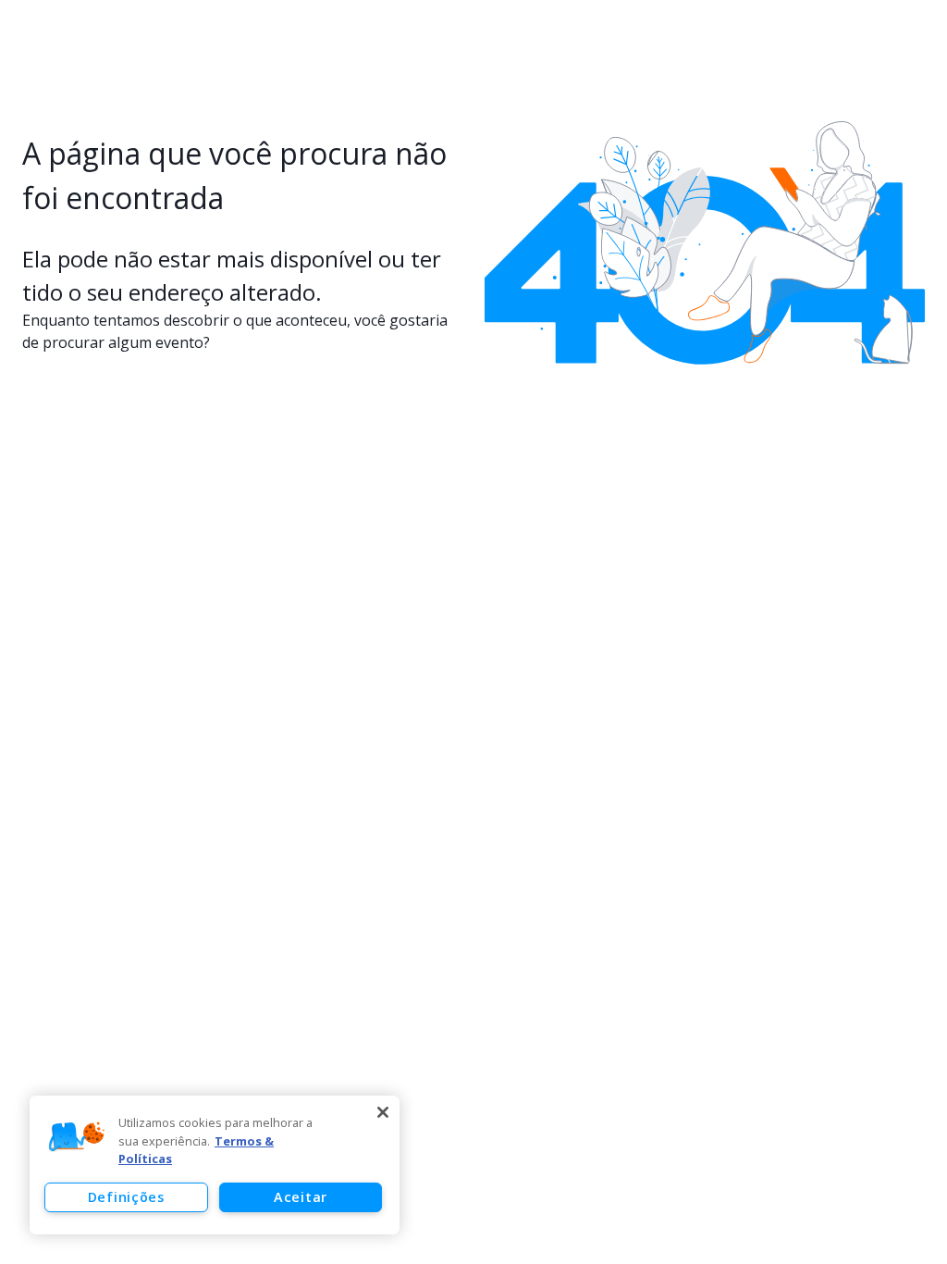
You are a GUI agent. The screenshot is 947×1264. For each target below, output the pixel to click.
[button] (76, 1137)
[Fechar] (383, 1112)
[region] (215, 1165)
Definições (126, 1197)
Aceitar (300, 1197)
